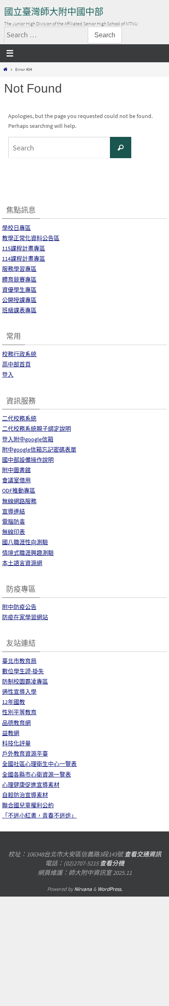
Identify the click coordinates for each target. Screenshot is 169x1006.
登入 (8, 374)
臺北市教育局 (19, 661)
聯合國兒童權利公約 (28, 805)
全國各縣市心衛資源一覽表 (36, 774)
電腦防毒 (13, 521)
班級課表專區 (19, 310)
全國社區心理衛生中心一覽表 (39, 764)
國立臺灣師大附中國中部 (53, 12)
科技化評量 (16, 743)
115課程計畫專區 (23, 248)
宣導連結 (13, 511)
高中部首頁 (16, 364)
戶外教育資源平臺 (25, 753)
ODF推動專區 (18, 490)
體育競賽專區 (19, 279)
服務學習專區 (19, 269)
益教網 (10, 733)
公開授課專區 (19, 300)
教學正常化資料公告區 (30, 238)
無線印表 (13, 532)
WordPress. (110, 889)
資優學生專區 (19, 289)
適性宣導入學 (19, 691)
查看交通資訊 (142, 854)
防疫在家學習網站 (25, 617)
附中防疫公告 (19, 607)
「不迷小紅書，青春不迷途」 (39, 815)
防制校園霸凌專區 (25, 681)
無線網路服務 (19, 501)
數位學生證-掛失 (23, 671)
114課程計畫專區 (23, 258)
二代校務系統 (19, 418)
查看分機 (112, 863)
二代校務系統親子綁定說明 (36, 428)
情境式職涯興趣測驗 (28, 552)
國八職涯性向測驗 (25, 542)
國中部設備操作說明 (28, 459)
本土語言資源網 (22, 563)
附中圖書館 (16, 470)
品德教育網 (16, 723)
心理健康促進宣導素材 (30, 784)
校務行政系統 (19, 354)
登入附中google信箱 (27, 439)
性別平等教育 (19, 712)
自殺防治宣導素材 (25, 795)
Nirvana (83, 889)
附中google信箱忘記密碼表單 (39, 449)
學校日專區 (16, 228)
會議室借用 (16, 480)
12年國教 (13, 702)
